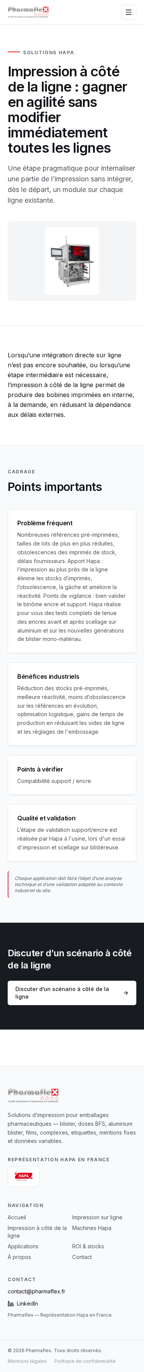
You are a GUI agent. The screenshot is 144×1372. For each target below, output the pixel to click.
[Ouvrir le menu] (128, 12)
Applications (23, 1246)
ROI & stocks (88, 1246)
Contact (82, 1257)
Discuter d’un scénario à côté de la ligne (62, 993)
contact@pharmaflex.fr (36, 1291)
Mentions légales (27, 1361)
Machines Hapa (91, 1228)
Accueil (17, 1217)
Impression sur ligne (97, 1217)
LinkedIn (27, 1303)
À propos (19, 1257)
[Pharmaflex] (28, 12)
